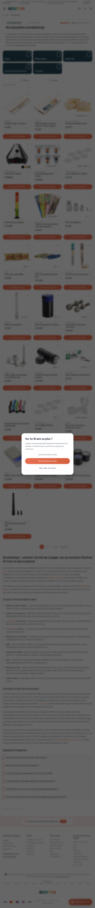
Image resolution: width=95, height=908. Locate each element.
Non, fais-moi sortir (47, 468)
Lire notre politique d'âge (47, 454)
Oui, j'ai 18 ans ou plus (47, 461)
